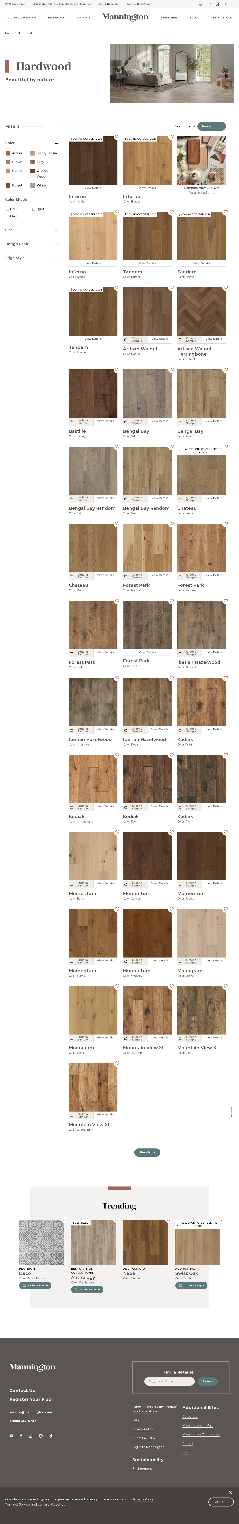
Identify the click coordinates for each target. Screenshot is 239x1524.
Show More (147, 1152)
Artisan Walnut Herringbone (194, 351)
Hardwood (56, 17)
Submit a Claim (143, 1438)
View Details (93, 188)
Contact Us (22, 1390)
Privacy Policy (142, 1429)
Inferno (77, 196)
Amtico (187, 1443)
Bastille (77, 431)
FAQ (135, 1420)
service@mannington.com (31, 1412)
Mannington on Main (197, 1425)
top (231, 1117)
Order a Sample (38, 1285)
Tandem (132, 271)
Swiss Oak (186, 1273)
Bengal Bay (136, 431)
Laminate (84, 17)
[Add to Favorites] (117, 136)
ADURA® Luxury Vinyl (21, 17)
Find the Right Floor (139, 4)
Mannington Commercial (201, 1434)
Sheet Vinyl (169, 17)
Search (208, 1381)
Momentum (83, 893)
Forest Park (136, 585)
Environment (142, 1468)
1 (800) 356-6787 (23, 1421)
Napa (129, 1273)
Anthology (83, 1277)
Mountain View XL (144, 1047)
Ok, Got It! (221, 1502)
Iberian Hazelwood (199, 662)
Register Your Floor (31, 1399)
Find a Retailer (222, 17)
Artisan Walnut (140, 348)
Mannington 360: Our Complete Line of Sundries (62, 4)
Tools (194, 17)
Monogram (190, 970)
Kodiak (185, 739)
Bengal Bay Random (92, 508)
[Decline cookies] (230, 1490)
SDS (185, 1452)
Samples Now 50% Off (201, 188)
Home (9, 33)
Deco (25, 1273)
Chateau (187, 508)
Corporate (190, 1416)
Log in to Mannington (148, 1447)
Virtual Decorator (109, 4)
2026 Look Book (15, 4)
